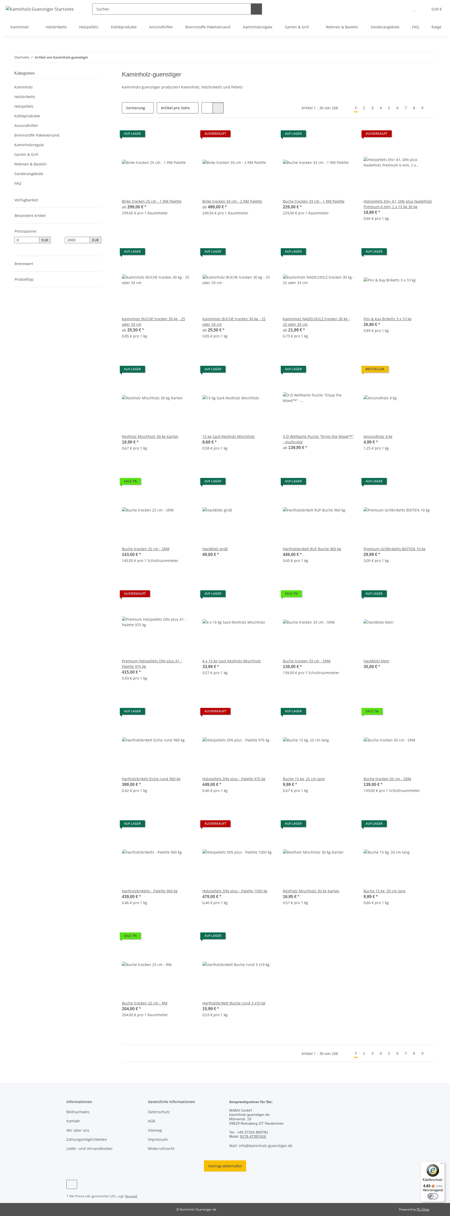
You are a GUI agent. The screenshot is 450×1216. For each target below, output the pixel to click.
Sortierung (135, 107)
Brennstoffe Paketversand (36, 135)
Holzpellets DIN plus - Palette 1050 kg (234, 890)
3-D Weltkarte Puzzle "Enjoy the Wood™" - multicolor (318, 439)
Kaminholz (23, 87)
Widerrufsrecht (161, 1148)
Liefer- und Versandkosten (89, 1148)
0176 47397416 (253, 1136)
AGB (151, 1120)
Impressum (158, 1139)
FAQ (17, 183)
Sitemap (155, 1130)
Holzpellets (24, 106)
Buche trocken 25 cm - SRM (146, 548)
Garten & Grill (26, 154)
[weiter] (431, 108)
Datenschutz (159, 1111)
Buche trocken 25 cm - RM (144, 1003)
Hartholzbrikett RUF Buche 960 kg (312, 548)
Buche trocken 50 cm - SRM (387, 778)
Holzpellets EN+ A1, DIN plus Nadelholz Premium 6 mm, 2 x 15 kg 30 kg (398, 204)
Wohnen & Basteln (30, 164)
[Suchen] (256, 9)
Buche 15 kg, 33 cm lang (384, 890)
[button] (404, 9)
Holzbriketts (24, 96)
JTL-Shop (423, 1209)
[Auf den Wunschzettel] (346, 135)
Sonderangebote (28, 173)
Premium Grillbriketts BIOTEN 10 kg (395, 548)
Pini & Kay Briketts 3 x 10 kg (387, 318)
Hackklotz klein (376, 660)
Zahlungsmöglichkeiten (86, 1139)
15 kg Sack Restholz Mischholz (228, 436)
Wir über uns (77, 1130)
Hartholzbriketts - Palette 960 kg (150, 890)
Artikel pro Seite (175, 107)
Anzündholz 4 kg (378, 436)
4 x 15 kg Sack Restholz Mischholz (231, 660)
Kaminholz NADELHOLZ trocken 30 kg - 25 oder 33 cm (316, 321)
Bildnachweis (78, 1111)
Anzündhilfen (26, 125)
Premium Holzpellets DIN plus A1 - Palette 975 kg (152, 663)
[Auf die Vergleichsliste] (333, 135)
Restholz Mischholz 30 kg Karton (150, 436)
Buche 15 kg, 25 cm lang (304, 778)
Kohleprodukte (27, 115)
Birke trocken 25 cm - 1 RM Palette (152, 201)
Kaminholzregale (29, 144)
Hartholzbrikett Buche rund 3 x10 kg (233, 1003)
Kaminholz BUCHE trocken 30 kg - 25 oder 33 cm (153, 321)
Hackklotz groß (215, 548)
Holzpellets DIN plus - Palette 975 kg (233, 778)
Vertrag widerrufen (225, 1165)
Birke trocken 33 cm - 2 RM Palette (232, 201)
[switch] (433, 1196)
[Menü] (442, 1164)
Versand (131, 1196)
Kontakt (73, 1120)
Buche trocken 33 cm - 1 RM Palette (314, 201)
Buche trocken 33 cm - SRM (306, 660)
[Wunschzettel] (414, 9)
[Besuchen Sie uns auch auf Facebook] (71, 1184)
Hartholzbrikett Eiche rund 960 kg (151, 778)
